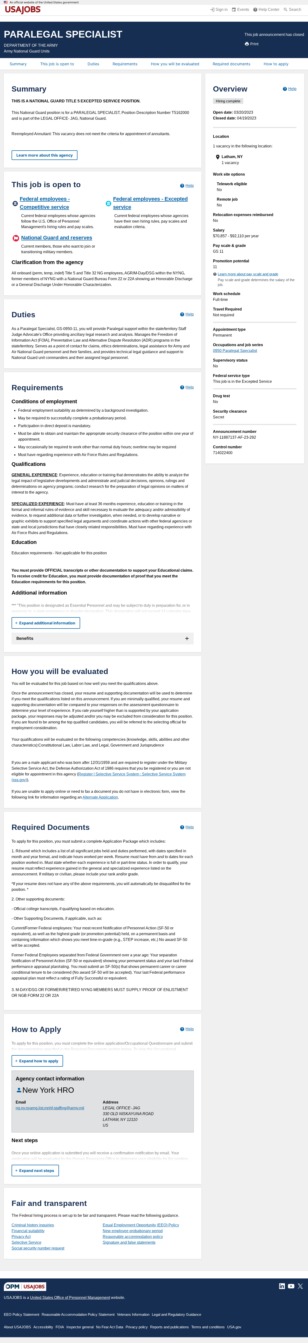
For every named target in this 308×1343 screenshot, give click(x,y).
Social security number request (38, 1248)
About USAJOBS (17, 1327)
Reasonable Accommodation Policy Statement (78, 1314)
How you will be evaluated (175, 63)
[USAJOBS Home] (24, 10)
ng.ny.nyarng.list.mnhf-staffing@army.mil (50, 1108)
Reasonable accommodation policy (133, 1237)
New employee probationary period (133, 1231)
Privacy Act (21, 1237)
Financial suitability (28, 1231)
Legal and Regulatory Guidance (176, 1314)
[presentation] (255, 160)
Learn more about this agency (44, 155)
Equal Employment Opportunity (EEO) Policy (141, 1225)
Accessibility (43, 1327)
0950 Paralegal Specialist (235, 351)
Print (254, 43)
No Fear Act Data (109, 1327)
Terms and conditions (208, 1327)
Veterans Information (133, 1314)
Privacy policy (137, 1327)
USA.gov (234, 1327)
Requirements (125, 63)
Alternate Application (100, 797)
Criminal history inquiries (33, 1225)
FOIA (60, 1327)
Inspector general (80, 1327)
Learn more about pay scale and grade (248, 274)
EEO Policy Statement (21, 1314)
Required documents (231, 63)
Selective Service (26, 1242)
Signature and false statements (129, 1242)
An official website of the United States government (44, 2)
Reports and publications (169, 1327)
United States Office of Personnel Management (70, 1298)
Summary (18, 63)
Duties (93, 63)
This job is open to (57, 63)
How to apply (276, 63)
